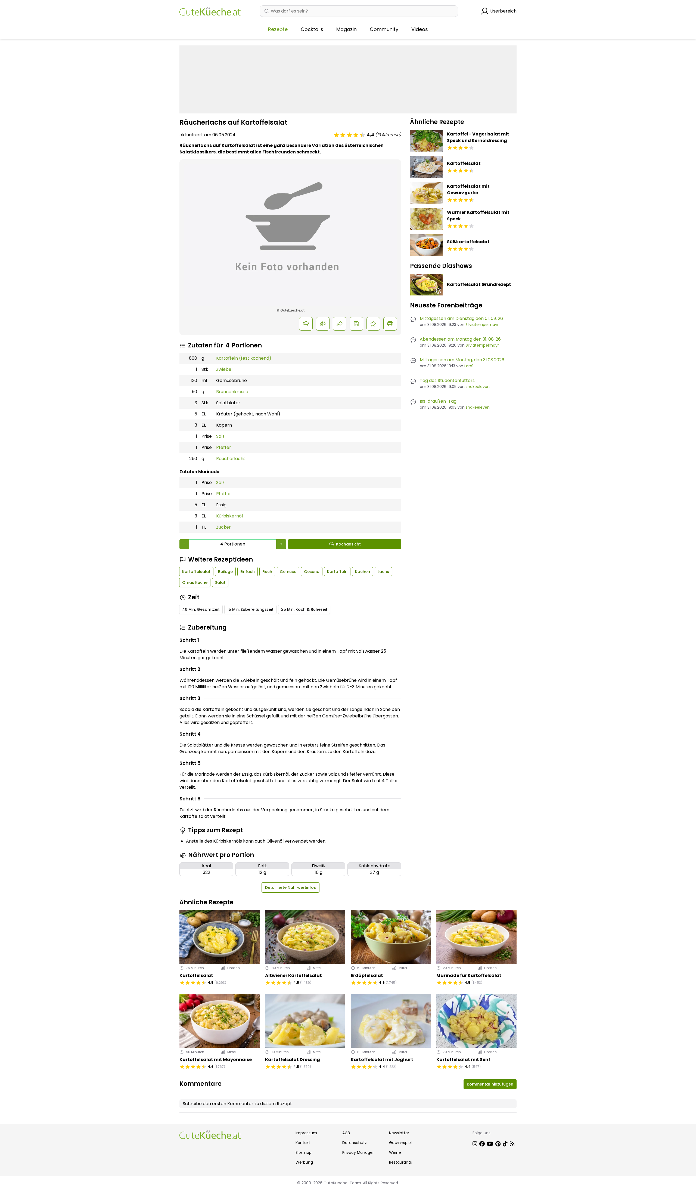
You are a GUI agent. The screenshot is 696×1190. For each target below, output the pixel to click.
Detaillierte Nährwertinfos (290, 887)
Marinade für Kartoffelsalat (468, 975)
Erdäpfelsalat (367, 975)
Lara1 (468, 366)
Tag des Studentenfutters (447, 380)
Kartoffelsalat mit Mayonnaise (215, 1059)
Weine (395, 1152)
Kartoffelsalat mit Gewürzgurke (468, 189)
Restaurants (400, 1162)
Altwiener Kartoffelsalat (293, 975)
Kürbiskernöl (229, 516)
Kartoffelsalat (196, 571)
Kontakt (303, 1142)
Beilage (225, 571)
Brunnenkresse (232, 392)
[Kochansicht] (306, 324)
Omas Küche (194, 582)
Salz (220, 436)
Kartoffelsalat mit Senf (463, 1059)
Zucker (223, 527)
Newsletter (399, 1133)
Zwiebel (224, 369)
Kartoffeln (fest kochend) (243, 358)
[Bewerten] (373, 324)
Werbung (304, 1162)
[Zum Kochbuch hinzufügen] (356, 324)
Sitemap (304, 1152)
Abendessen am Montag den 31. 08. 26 (460, 339)
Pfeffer (223, 447)
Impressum (306, 1133)
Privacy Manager (358, 1152)
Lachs (383, 571)
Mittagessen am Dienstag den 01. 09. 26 (461, 318)
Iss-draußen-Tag (438, 401)
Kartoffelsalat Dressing (292, 1059)
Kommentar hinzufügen (490, 1084)
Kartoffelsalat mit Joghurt (382, 1059)
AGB (346, 1133)
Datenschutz (354, 1142)
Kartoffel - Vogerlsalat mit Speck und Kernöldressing (478, 137)
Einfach (247, 571)
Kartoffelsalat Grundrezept (479, 284)
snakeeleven (478, 386)
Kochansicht (348, 544)
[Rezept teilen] (339, 324)
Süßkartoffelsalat (468, 242)
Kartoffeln (337, 571)
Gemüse (288, 571)
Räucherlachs (231, 458)
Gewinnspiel (400, 1142)
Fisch (267, 571)
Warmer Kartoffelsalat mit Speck (478, 215)
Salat (220, 582)
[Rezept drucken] (390, 324)
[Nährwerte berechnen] (323, 324)
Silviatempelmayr (482, 324)
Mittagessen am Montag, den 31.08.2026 (462, 360)
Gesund (311, 571)
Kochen (362, 571)
